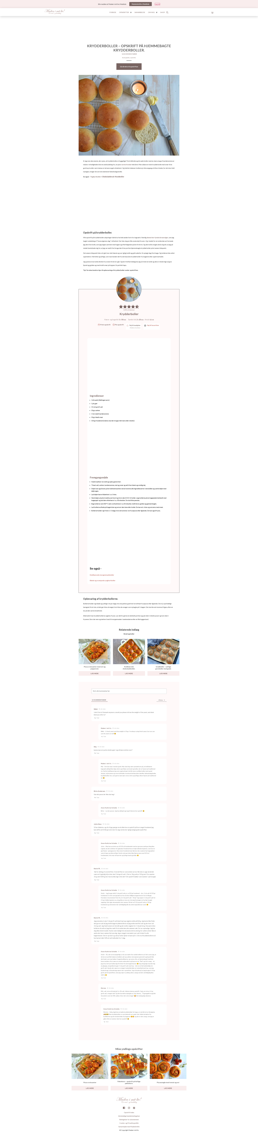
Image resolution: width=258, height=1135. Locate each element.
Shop (162, 12)
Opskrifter (124, 12)
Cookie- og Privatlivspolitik (129, 1123)
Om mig (151, 12)
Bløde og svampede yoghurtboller (102, 580)
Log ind (157, 4)
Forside (112, 12)
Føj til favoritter (153, 325)
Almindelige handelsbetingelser (129, 1116)
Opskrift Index (129, 1112)
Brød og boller (126, 57)
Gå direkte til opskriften (129, 67)
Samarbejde (140, 12)
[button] (121, 306)
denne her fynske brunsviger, (158, 237)
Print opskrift (105, 325)
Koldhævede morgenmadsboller (102, 575)
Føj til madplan (134, 326)
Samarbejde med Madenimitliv (129, 1127)
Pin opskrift (119, 325)
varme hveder (126, 164)
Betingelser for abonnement (129, 1119)
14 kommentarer (129, 54)
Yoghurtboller (95, 177)
